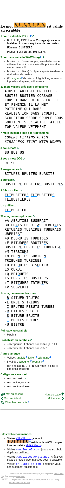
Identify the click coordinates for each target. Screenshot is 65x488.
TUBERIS (52, 229)
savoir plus (59, 473)
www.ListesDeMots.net (32, 456)
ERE (55, 100)
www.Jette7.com (27, 449)
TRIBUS (32, 302)
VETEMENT (37, 127)
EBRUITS (33, 225)
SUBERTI (19, 287)
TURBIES (39, 238)
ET (7, 104)
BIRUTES (19, 265)
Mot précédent (12, 398)
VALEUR (19, 127)
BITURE (17, 315)
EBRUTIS (19, 238)
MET (45, 104)
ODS (27, 36)
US (22, 152)
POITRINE (13, 109)
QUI (27, 109)
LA (37, 104)
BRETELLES (47, 91)
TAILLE (54, 122)
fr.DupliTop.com (28, 463)
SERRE (31, 118)
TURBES (48, 306)
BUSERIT (39, 220)
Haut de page (53, 394)
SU (13, 163)
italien (31, 357)
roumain (37, 361)
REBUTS (32, 306)
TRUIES (32, 298)
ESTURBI (13, 269)
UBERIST (13, 234)
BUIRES (32, 320)
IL (30, 104)
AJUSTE (11, 91)
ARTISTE (27, 91)
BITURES (12, 174)
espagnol (24, 361)
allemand (43, 357)
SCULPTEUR (14, 118)
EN (48, 100)
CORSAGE (44, 96)
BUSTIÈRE (25, 47)
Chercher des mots (15, 402)
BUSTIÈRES (24, 51)
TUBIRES (33, 229)
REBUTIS (52, 225)
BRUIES (17, 320)
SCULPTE (49, 113)
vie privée (20, 476)
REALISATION (16, 113)
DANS (24, 100)
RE (7, 163)
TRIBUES (13, 260)
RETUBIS (13, 229)
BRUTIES (19, 220)
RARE (37, 109)
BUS (14, 152)
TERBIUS (19, 252)
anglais (16, 78)
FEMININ (18, 104)
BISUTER (39, 265)
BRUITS (17, 302)
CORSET (11, 100)
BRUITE (32, 315)
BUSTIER (27, 96)
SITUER (17, 298)
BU (7, 152)
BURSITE (46, 174)
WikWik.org (33, 57)
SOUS (58, 118)
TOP (8, 127)
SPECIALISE (35, 122)
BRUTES (17, 306)
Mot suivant (55, 398)
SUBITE (32, 311)
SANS (35, 113)
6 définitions (33, 445)
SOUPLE (45, 118)
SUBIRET (39, 256)
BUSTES (11, 96)
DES (40, 100)
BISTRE (17, 324)
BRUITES (29, 174)
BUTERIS (13, 225)
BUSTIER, (13, 40)
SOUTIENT (13, 122)
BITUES (17, 311)
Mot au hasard (14, 394)
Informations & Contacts (19, 482)
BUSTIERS (39, 51)
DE (33, 100)
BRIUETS (19, 274)
